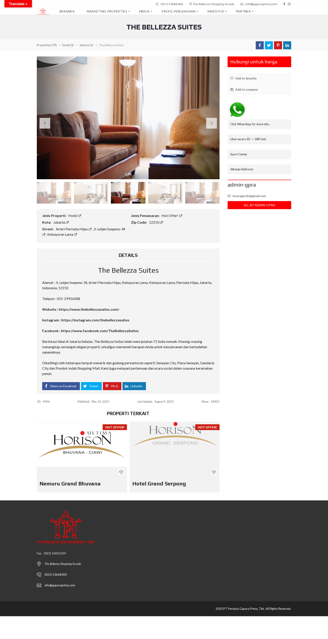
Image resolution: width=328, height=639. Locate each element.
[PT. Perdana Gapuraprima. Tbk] (43, 11)
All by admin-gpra (259, 205)
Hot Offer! (170, 215)
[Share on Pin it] (278, 45)
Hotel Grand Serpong (159, 484)
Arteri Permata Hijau (72, 229)
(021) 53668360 (171, 4)
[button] (211, 123)
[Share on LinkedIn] (287, 45)
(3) (68, 45)
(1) (86, 45)
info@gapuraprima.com (261, 4)
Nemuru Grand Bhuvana (70, 484)
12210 (154, 222)
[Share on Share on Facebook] (260, 45)
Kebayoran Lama (60, 234)
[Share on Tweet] (269, 45)
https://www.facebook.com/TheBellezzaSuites (100, 331)
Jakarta (59, 222)
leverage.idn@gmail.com (249, 196)
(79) (47, 45)
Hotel (73, 215)
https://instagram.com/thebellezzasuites (95, 320)
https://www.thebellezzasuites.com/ (89, 309)
